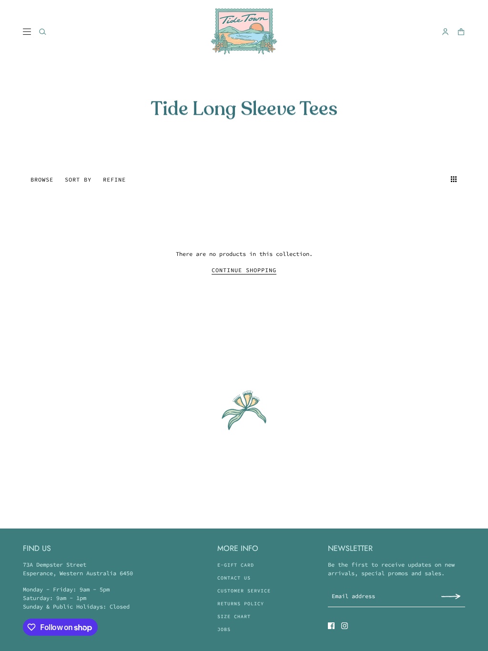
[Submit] (450, 596)
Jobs (224, 629)
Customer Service (244, 591)
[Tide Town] (244, 31)
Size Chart (234, 616)
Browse (41, 179)
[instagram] (344, 625)
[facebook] (331, 625)
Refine (114, 179)
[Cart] (461, 32)
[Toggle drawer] (27, 32)
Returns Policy (240, 603)
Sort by (78, 179)
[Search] (43, 32)
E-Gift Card (235, 565)
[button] (436, 179)
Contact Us (234, 578)
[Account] (445, 32)
